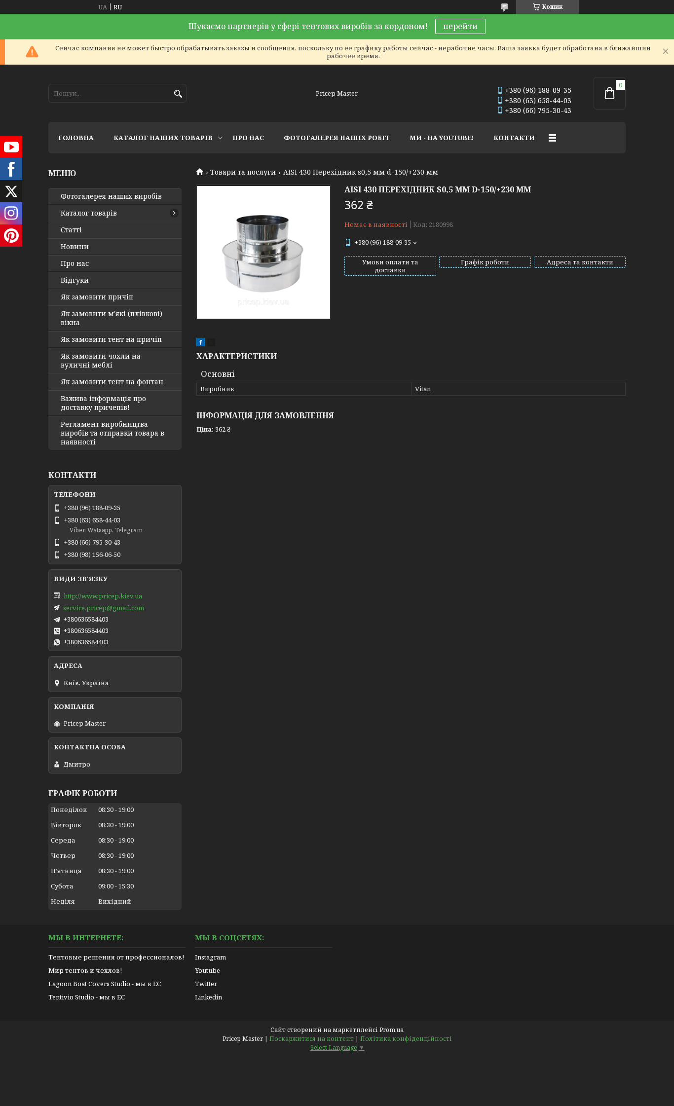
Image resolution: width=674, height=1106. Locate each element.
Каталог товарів (89, 213)
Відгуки (75, 280)
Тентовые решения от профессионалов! (116, 957)
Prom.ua (391, 1030)
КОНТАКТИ (514, 137)
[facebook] (200, 343)
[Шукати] (178, 94)
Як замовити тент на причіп (111, 339)
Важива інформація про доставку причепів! (103, 403)
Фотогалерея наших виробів (111, 196)
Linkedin (208, 997)
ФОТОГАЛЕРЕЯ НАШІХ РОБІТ (337, 137)
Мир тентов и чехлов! (85, 970)
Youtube (207, 970)
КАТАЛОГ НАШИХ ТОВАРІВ (163, 137)
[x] (211, 343)
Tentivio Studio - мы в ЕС (86, 997)
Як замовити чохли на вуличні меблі (101, 360)
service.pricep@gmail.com (103, 608)
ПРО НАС (248, 137)
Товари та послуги (243, 172)
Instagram (210, 957)
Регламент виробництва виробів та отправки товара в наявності (112, 433)
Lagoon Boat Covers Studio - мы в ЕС (104, 983)
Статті (71, 229)
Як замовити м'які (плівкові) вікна (111, 318)
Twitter (206, 983)
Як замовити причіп (97, 297)
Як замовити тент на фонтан (112, 381)
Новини (75, 246)
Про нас (75, 263)
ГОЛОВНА (76, 137)
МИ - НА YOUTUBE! (442, 137)
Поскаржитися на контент (311, 1038)
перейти (460, 26)
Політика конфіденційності (406, 1038)
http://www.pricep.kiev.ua (103, 596)
